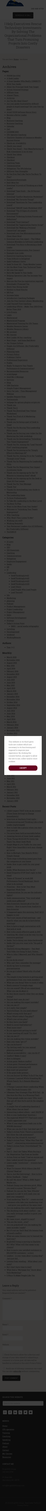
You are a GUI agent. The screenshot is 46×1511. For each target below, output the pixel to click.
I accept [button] (23, 768)
